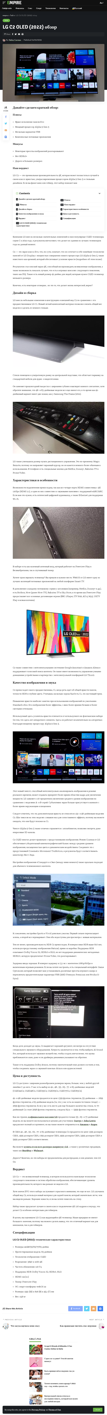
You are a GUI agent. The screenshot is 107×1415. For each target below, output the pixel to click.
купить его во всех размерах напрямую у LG (46, 1146)
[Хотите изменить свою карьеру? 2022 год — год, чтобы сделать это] (35, 1387)
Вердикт (22, 218)
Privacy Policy (38, 1410)
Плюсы (67, 200)
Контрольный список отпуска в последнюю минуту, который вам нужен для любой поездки (61, 1399)
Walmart (38, 1150)
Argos (94, 1124)
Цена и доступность (71, 214)
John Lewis (90, 1120)
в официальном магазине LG (43, 1117)
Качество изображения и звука (31, 214)
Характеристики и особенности (76, 209)
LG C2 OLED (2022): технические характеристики (31, 224)
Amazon (84, 1124)
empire (14, 3)
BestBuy (26, 1150)
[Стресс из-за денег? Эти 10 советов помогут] (35, 1362)
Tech (6, 20)
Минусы (23, 205)
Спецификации (69, 218)
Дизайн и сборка (25, 209)
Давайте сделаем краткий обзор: (32, 199)
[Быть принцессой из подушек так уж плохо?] (35, 1375)
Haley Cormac (15, 40)
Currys (77, 1120)
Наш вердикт (69, 205)
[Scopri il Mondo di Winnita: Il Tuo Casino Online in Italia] (35, 1350)
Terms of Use (55, 1410)
